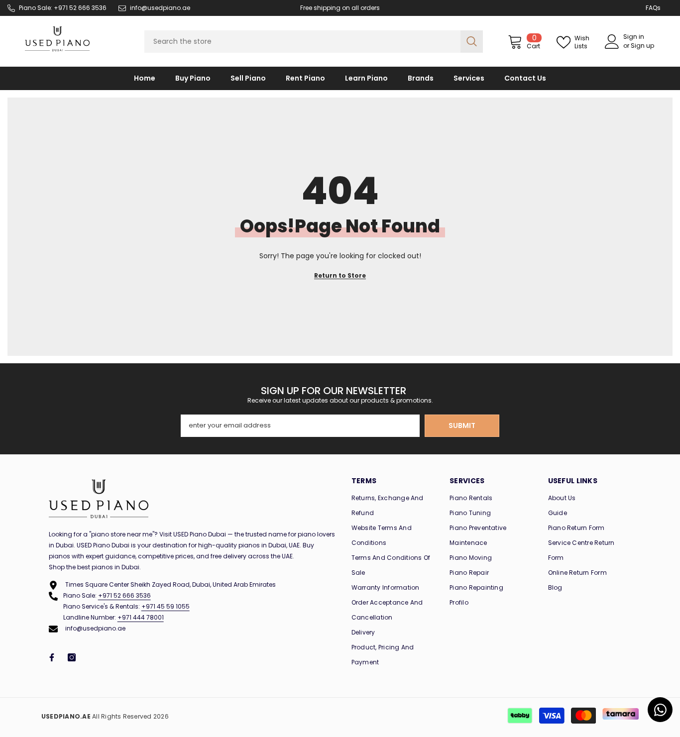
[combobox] (302, 41)
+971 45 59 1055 (165, 606)
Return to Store (340, 275)
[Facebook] (51, 657)
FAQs (653, 7)
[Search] (313, 41)
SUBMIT (462, 425)
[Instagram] (71, 657)
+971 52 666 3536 (124, 595)
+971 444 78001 (140, 617)
